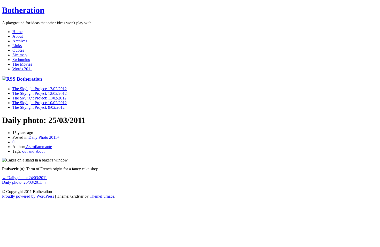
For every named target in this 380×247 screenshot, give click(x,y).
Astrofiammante (38, 146)
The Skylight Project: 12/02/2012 (39, 93)
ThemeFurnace (102, 196)
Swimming (21, 59)
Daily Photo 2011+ (43, 137)
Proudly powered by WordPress (28, 196)
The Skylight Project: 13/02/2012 (39, 89)
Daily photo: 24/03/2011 (24, 177)
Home (17, 31)
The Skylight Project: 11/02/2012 (39, 98)
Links (17, 45)
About (17, 36)
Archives (19, 41)
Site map (19, 55)
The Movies (22, 64)
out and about (33, 151)
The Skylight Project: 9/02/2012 (38, 107)
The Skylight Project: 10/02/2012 (39, 103)
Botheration (23, 10)
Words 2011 (22, 69)
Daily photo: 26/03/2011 (24, 182)
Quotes (18, 50)
